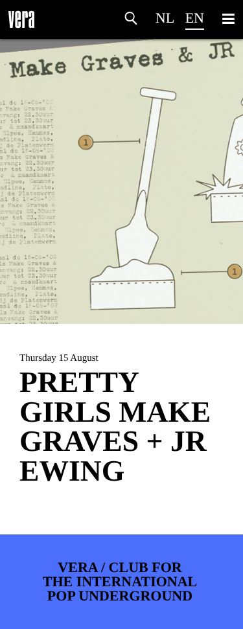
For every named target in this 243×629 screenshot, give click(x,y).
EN (194, 18)
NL (165, 18)
